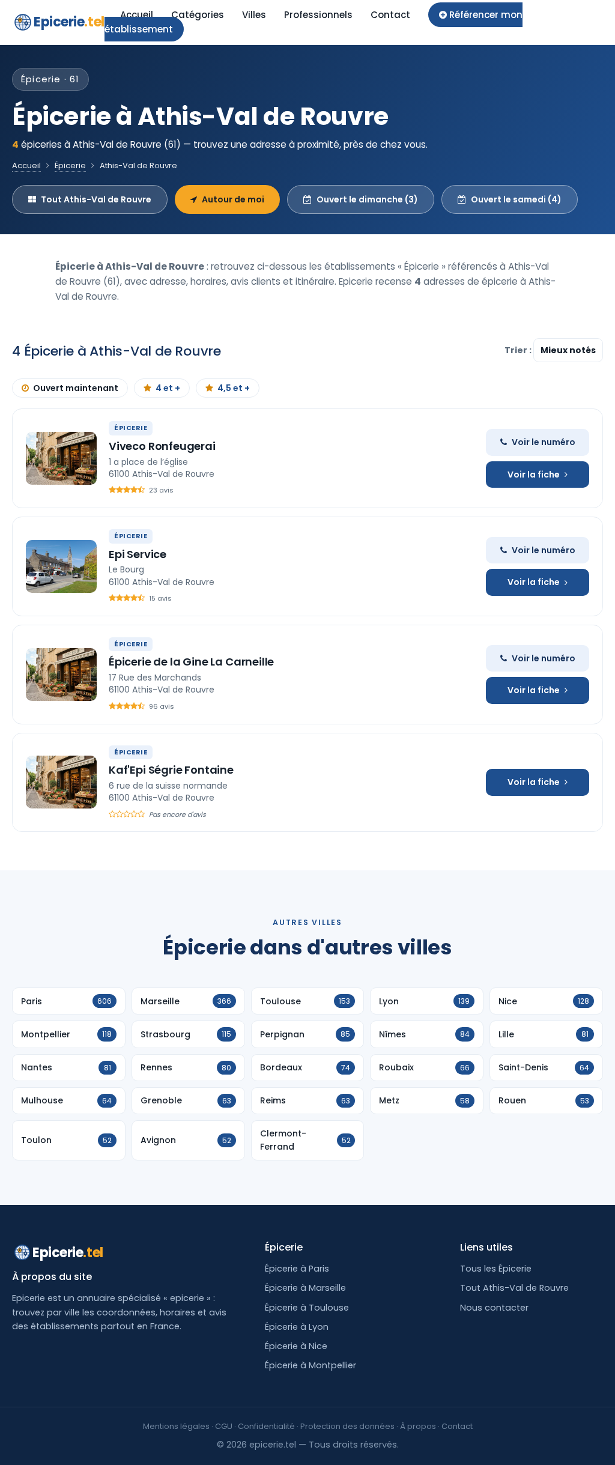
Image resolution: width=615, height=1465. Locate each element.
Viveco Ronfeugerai (162, 445)
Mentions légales (176, 1426)
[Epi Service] (61, 566)
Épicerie (70, 165)
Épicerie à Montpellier (310, 1365)
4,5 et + (233, 388)
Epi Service (137, 554)
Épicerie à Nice (296, 1346)
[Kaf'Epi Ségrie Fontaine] (61, 782)
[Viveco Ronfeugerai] (61, 458)
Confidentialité (266, 1426)
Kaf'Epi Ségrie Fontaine (171, 769)
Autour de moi (233, 199)
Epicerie (69, 22)
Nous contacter (494, 1308)
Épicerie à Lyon (297, 1327)
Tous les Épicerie (496, 1269)
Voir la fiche (533, 475)
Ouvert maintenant (75, 388)
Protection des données (347, 1426)
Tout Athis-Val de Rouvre (96, 199)
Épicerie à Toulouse (307, 1308)
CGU (223, 1426)
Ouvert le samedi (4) (516, 199)
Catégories (197, 14)
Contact (390, 14)
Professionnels (318, 14)
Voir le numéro (543, 442)
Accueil (136, 14)
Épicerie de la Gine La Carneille (191, 661)
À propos (418, 1426)
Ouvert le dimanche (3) (367, 199)
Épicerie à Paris (297, 1269)
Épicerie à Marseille (305, 1288)
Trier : (518, 350)
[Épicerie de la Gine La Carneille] (61, 674)
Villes (254, 14)
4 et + (168, 388)
